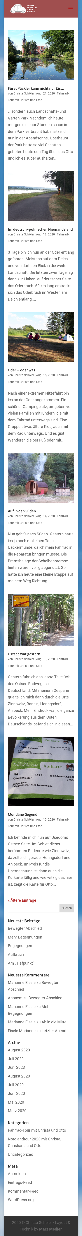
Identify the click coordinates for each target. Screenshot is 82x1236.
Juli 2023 (16, 1058)
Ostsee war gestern (24, 654)
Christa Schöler (24, 93)
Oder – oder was (21, 370)
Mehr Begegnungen (25, 937)
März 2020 (17, 1110)
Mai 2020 (16, 1102)
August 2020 (19, 1076)
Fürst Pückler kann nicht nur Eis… (36, 88)
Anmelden (17, 1173)
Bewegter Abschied (25, 928)
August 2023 (19, 1050)
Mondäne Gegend (22, 814)
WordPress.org (21, 1199)
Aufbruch (16, 954)
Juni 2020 (16, 1093)
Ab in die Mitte (54, 1022)
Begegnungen (20, 945)
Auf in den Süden (22, 511)
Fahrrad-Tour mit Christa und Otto (37, 1130)
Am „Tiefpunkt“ (21, 963)
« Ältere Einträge (22, 900)
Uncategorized (20, 1154)
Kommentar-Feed (23, 1191)
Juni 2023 (16, 1067)
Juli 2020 (16, 1085)
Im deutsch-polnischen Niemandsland (40, 229)
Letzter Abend (54, 1030)
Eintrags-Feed (20, 1182)
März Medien (51, 1229)
